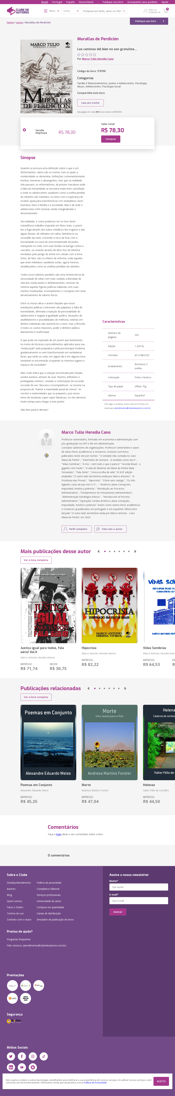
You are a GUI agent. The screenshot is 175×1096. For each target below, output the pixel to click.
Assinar (117, 911)
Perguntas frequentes (19, 939)
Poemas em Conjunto (36, 785)
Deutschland (86, 2)
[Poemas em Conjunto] (48, 742)
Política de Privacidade (95, 1082)
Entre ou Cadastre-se (154, 10)
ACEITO (161, 1081)
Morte (86, 785)
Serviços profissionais (49, 895)
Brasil (44, 2)
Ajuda (165, 2)
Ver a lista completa (36, 560)
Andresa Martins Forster (95, 790)
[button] (98, 551)
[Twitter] (11, 1056)
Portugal (57, 2)
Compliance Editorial (48, 888)
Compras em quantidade (50, 907)
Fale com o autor (112, 529)
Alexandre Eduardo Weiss (35, 790)
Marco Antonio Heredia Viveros (38, 657)
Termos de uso (15, 913)
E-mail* (113, 894)
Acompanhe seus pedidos (142, 2)
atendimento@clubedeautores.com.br (133, 408)
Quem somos (14, 901)
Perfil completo (78, 529)
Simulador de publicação (55, 919)
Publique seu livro (113, 2)
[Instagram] (33, 1056)
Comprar (110, 139)
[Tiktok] (44, 1056)
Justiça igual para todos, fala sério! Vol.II (42, 650)
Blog (9, 895)
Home (10, 22)
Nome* (113, 881)
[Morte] (109, 742)
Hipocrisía (89, 648)
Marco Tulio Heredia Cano (98, 58)
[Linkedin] (11, 1067)
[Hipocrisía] (109, 605)
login (58, 834)
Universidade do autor (49, 901)
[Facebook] (22, 1056)
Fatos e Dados (15, 907)
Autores (11, 888)
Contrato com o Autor (19, 919)
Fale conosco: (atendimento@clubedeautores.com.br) (36, 945)
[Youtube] (22, 1067)
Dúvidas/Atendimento (19, 882)
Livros (19, 22)
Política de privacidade (49, 882)
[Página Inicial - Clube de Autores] (18, 11)
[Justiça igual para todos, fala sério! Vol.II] (48, 605)
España (70, 2)
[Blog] (33, 1067)
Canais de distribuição (49, 913)
